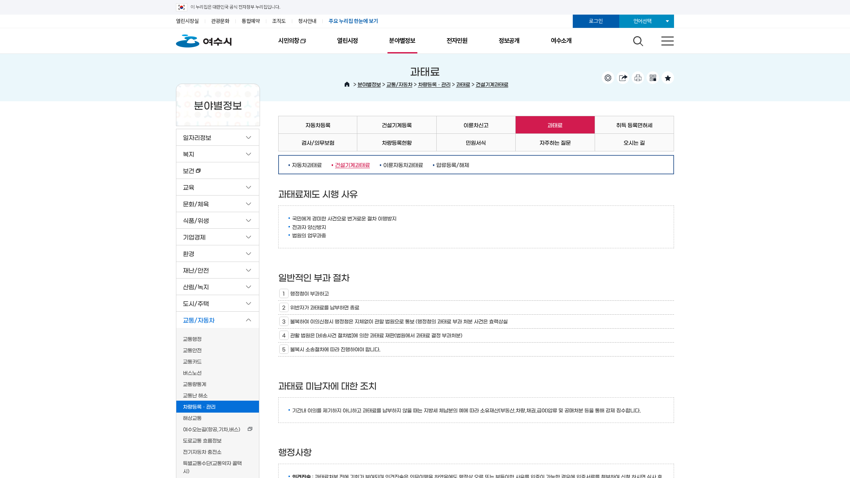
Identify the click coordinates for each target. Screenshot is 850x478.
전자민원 (457, 40)
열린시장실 (187, 21)
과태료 (463, 84)
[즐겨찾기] (667, 77)
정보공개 (509, 40)
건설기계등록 (397, 124)
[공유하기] (623, 77)
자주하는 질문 (555, 142)
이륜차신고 (476, 124)
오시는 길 (634, 142)
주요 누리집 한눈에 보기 (353, 21)
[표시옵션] (608, 77)
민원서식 (476, 142)
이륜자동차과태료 (403, 164)
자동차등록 (317, 124)
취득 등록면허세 (634, 124)
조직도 (279, 21)
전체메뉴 (661, 39)
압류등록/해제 (452, 164)
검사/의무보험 (317, 142)
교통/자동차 (399, 84)
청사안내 (307, 21)
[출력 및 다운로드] (638, 77)
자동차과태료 (307, 164)
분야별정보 (402, 40)
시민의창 (281, 45)
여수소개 (561, 40)
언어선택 (643, 21)
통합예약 (251, 21)
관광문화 (220, 21)
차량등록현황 (397, 142)
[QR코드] (652, 77)
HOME (347, 84)
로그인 (596, 21)
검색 (637, 39)
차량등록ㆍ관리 (434, 84)
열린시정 (347, 40)
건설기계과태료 (492, 84)
